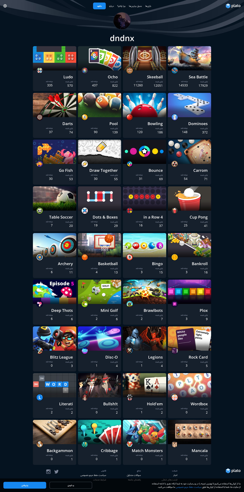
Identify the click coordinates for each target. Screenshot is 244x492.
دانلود (99, 6)
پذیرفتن (24, 485)
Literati (66, 403)
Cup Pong (199, 217)
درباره (111, 5)
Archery (65, 263)
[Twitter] (56, 471)
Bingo (157, 263)
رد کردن (71, 485)
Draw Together (103, 170)
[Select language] (5, 6)
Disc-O (111, 357)
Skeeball (155, 76)
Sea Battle (198, 76)
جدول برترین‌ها (135, 5)
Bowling (155, 123)
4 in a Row (153, 217)
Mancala (200, 450)
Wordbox (199, 403)
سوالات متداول (134, 475)
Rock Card (198, 357)
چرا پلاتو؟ (121, 5)
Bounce (156, 170)
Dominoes (198, 123)
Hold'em (155, 403)
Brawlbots (153, 310)
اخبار (175, 475)
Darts (67, 123)
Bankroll (200, 263)
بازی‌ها (148, 5)
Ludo (68, 76)
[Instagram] (48, 471)
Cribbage (109, 450)
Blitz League (61, 357)
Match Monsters (147, 450)
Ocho (113, 76)
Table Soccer (61, 217)
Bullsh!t (110, 403)
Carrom (200, 170)
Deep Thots (62, 310)
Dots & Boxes (105, 217)
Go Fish (66, 170)
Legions (155, 357)
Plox (204, 310)
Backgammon (60, 450)
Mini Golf (109, 310)
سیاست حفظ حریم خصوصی (93, 475)
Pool (113, 123)
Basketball (108, 263)
